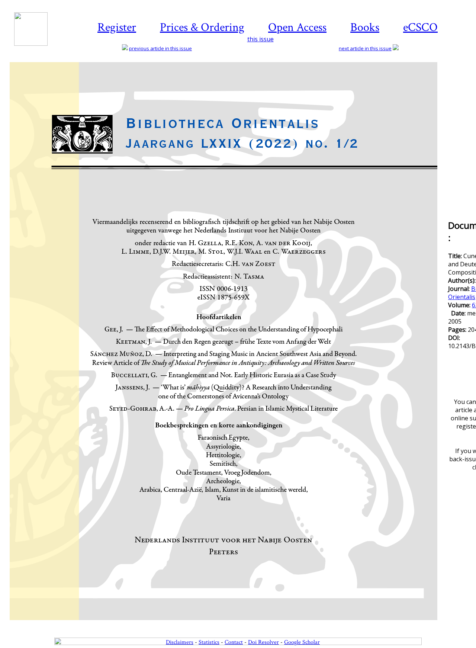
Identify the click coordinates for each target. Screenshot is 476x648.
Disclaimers (179, 642)
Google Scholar (302, 642)
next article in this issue (365, 48)
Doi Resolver (263, 642)
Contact (234, 642)
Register (116, 27)
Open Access (297, 27)
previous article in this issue (160, 48)
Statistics (209, 642)
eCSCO (420, 27)
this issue (260, 39)
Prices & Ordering (202, 27)
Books (364, 27)
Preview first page (228, 624)
